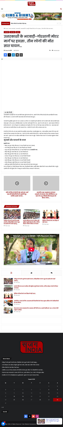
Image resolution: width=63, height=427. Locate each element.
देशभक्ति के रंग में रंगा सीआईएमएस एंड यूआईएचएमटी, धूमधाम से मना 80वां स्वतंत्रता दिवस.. (20, 375)
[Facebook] (5, 55)
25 (14, 399)
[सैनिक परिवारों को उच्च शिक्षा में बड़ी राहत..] (50, 214)
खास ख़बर (13, 32)
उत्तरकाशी (18, 28)
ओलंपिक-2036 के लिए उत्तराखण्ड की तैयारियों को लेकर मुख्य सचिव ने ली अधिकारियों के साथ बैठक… (22, 370)
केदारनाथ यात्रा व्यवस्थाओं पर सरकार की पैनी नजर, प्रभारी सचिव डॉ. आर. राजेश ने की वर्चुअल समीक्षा (23, 372)
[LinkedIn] (13, 55)
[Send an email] (10, 50)
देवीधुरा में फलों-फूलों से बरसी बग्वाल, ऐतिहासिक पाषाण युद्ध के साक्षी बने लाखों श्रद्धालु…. (12, 222)
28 (40, 399)
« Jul (2, 407)
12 (22, 393)
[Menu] (2, 9)
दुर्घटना (18, 32)
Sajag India (7, 50)
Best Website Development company (31, 424)
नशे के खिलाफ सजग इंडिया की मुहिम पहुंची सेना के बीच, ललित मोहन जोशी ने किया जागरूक (31, 222)
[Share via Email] (17, 55)
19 (22, 396)
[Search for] (61, 9)
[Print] (21, 55)
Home (6, 28)
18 (14, 396)
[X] (9, 55)
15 (48, 393)
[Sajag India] (31, 3)
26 (23, 399)
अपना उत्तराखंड (12, 28)
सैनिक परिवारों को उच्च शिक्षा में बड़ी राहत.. (19, 23)
